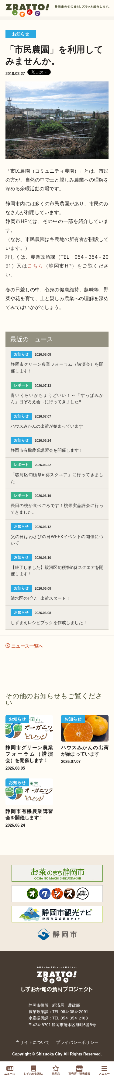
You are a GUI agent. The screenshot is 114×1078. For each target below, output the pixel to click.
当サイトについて (33, 1042)
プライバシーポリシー (77, 1042)
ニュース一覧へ (26, 645)
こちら (35, 266)
